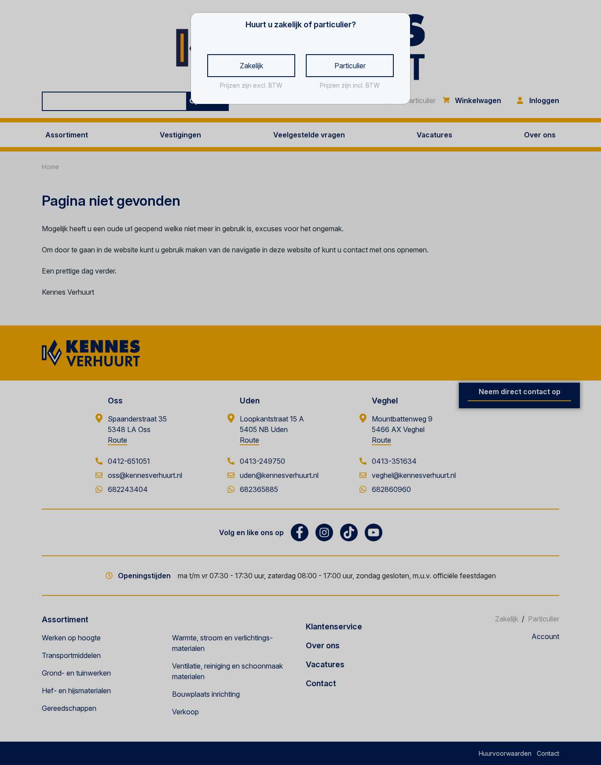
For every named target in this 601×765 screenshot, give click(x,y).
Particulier (350, 65)
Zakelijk (251, 65)
